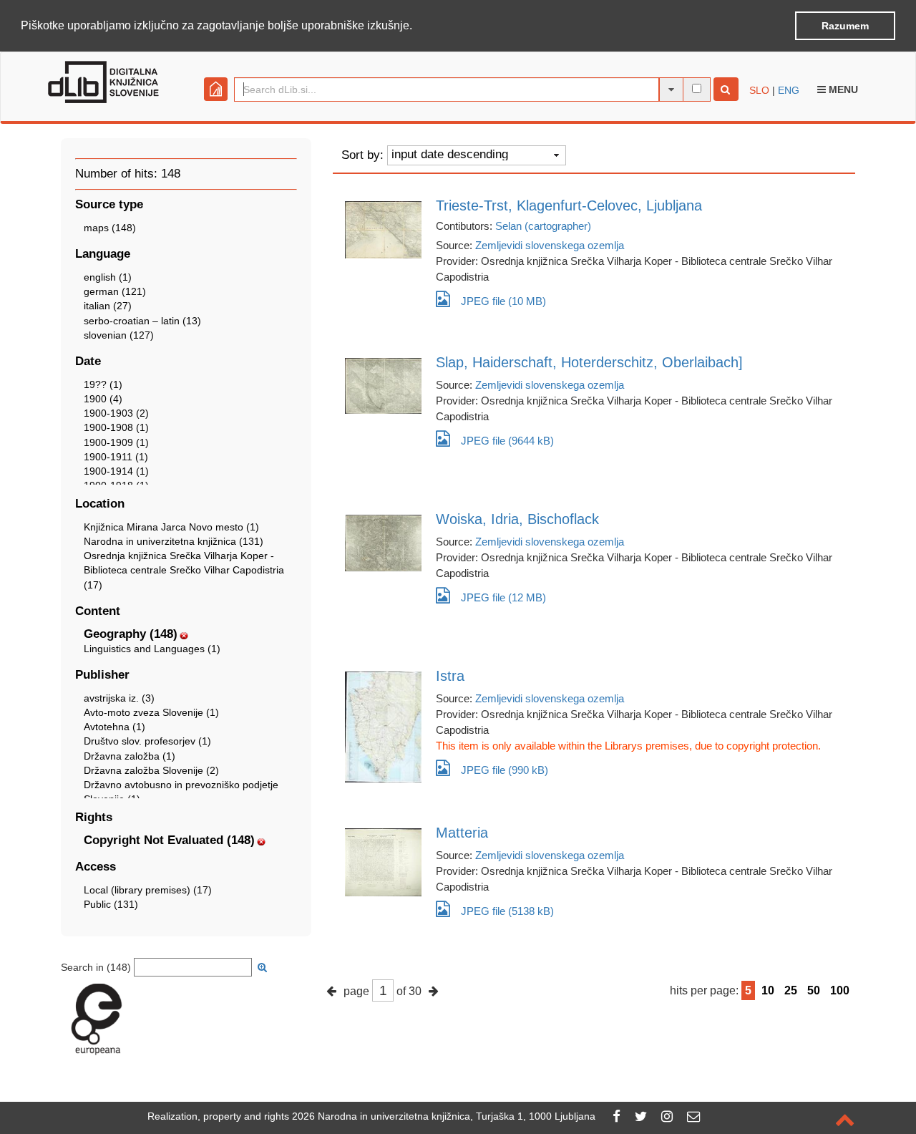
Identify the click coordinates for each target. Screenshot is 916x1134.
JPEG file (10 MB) (503, 301)
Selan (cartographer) (543, 226)
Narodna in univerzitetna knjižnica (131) (173, 541)
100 (839, 990)
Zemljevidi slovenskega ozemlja (549, 245)
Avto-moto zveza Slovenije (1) (151, 712)
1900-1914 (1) (116, 471)
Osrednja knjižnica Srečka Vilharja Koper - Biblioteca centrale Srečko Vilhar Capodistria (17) (184, 570)
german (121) (115, 291)
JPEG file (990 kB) (504, 770)
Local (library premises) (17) (148, 890)
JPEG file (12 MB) (503, 597)
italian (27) (108, 305)
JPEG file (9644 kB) (507, 441)
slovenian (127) (119, 335)
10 (767, 990)
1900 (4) (103, 398)
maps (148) (110, 227)
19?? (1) (103, 384)
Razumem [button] (845, 26)
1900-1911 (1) (116, 456)
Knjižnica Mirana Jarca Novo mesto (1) (171, 527)
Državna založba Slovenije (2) (151, 770)
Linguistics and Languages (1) (152, 648)
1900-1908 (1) (116, 427)
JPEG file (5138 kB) (507, 911)
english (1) (108, 277)
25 (790, 990)
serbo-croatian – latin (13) (142, 320)
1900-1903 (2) (116, 413)
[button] (417, 26)
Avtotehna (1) (114, 726)
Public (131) (111, 904)
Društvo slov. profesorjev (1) (147, 741)
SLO (759, 90)
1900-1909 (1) (116, 442)
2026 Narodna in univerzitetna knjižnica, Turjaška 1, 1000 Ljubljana (443, 1116)
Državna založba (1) (129, 756)
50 (813, 990)
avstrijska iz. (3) (119, 698)
